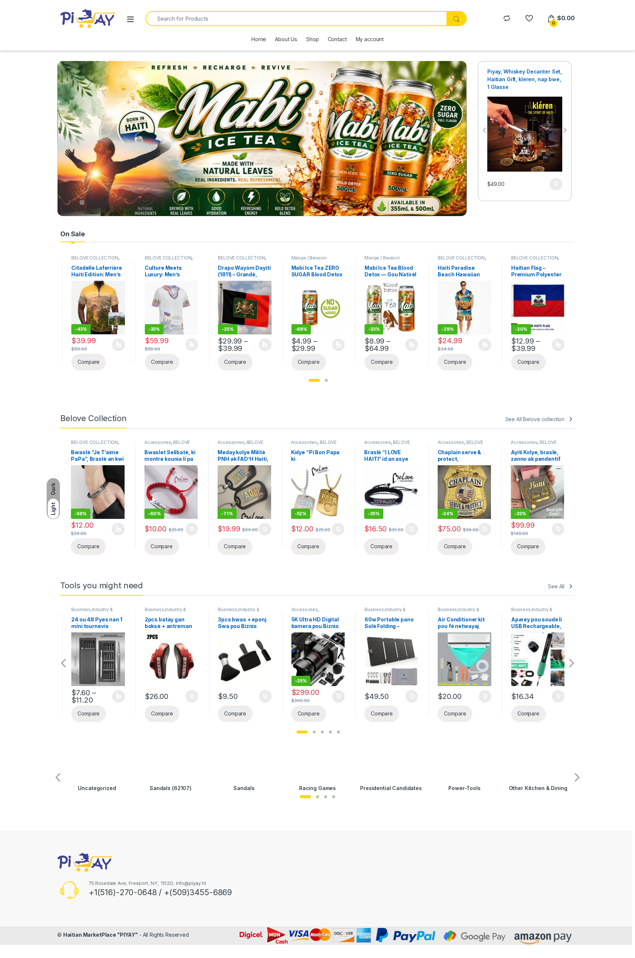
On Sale (72, 234)
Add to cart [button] (556, 192)
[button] (314, 380)
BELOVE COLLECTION (94, 258)
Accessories (157, 442)
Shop (312, 39)
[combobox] (296, 18)
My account (370, 39)
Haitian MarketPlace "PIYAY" (100, 935)
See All (556, 586)
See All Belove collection (535, 419)
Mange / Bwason (235, 258)
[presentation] (484, 130)
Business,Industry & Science (91, 612)
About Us (286, 39)
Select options (116, 344)
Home (258, 39)
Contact (337, 39)
